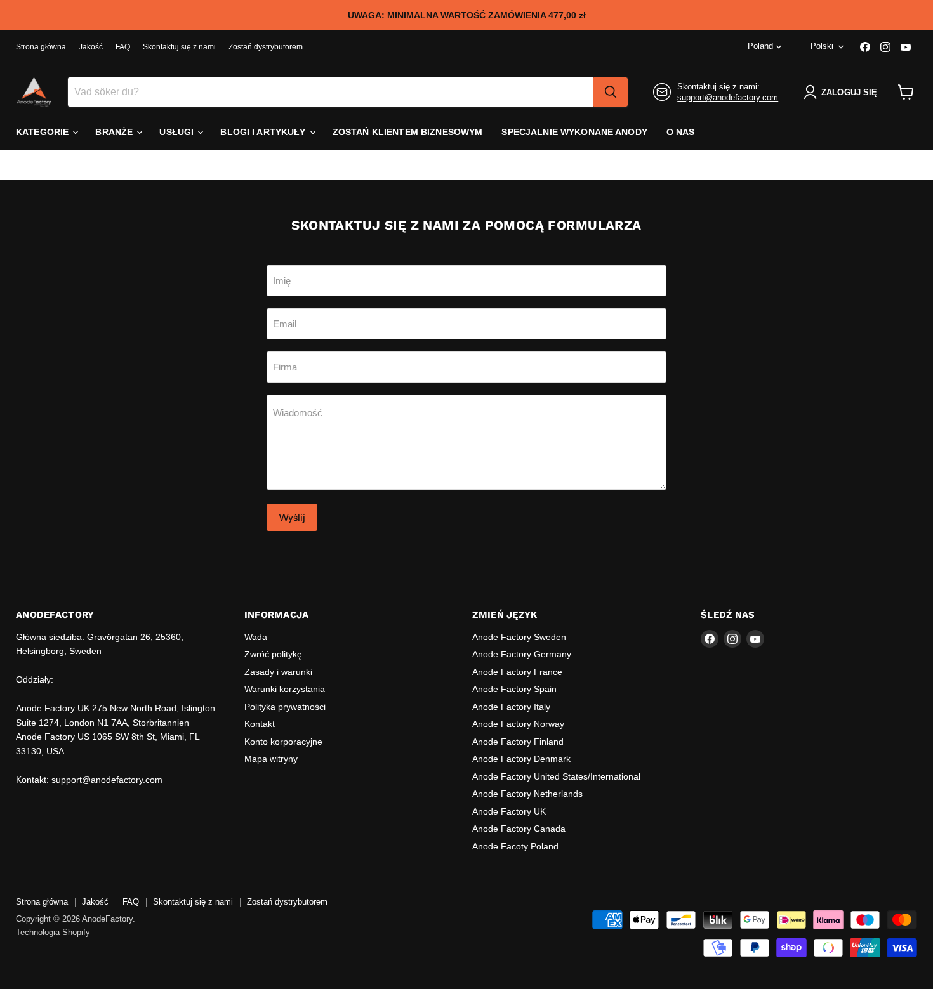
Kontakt (259, 724)
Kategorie (43, 132)
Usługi (177, 132)
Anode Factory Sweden (519, 637)
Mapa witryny (271, 759)
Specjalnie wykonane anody (574, 132)
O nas (680, 132)
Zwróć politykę (273, 654)
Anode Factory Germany (521, 654)
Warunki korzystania (284, 689)
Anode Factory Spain (514, 689)
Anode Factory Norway (518, 724)
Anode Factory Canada (519, 828)
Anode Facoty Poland (515, 846)
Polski (822, 46)
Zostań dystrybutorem (265, 47)
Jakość (91, 47)
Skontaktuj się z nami (179, 47)
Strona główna (41, 47)
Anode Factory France (517, 672)
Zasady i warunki (278, 672)
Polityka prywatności (285, 707)
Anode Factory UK (509, 811)
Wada (255, 637)
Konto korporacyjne (283, 742)
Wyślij (292, 517)
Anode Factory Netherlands (527, 794)
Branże (115, 132)
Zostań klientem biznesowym (408, 132)
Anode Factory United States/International (556, 776)
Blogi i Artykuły (264, 132)
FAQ (123, 47)
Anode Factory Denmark (521, 759)
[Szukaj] (610, 92)
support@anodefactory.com (727, 97)
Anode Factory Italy (511, 707)
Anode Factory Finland (518, 742)
